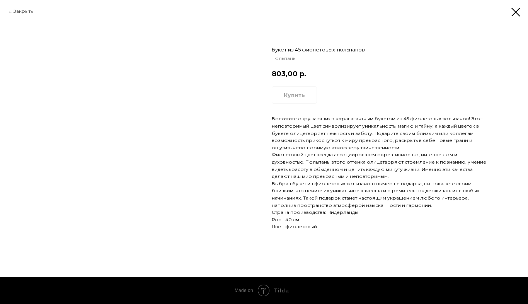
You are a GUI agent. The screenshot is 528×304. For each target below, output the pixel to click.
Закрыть (23, 11)
